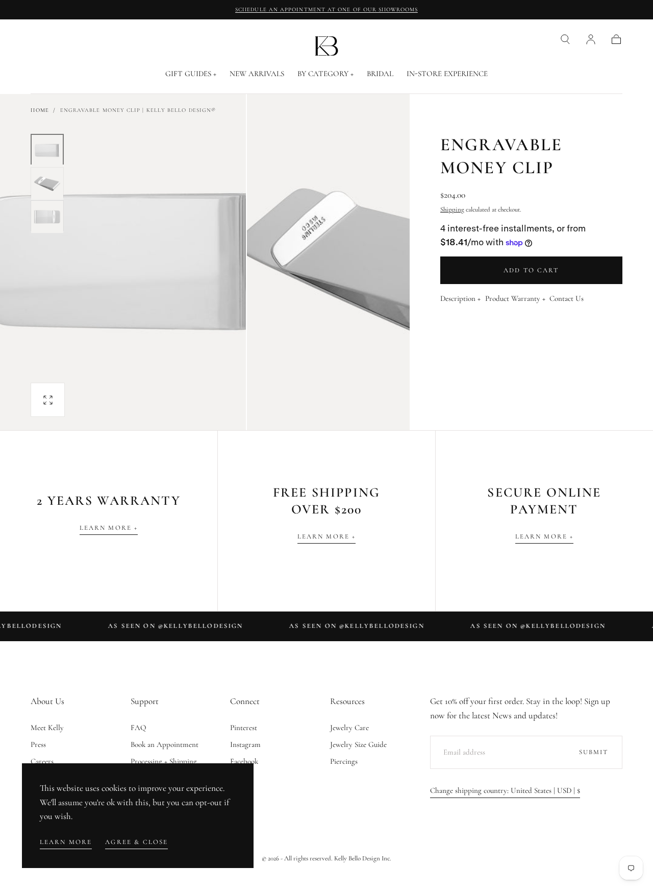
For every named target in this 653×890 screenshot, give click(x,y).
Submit (594, 752)
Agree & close (136, 842)
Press (38, 744)
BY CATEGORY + (325, 73)
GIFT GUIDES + (190, 73)
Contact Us (566, 299)
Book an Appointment (164, 744)
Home (39, 110)
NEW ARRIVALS (257, 73)
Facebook (244, 761)
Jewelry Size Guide (358, 744)
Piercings (344, 761)
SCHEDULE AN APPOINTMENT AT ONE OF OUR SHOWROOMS (326, 9)
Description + (460, 299)
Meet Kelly (47, 727)
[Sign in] (591, 39)
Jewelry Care (349, 727)
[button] (565, 39)
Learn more (66, 842)
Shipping (452, 209)
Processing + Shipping (164, 761)
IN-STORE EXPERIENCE (447, 73)
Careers (42, 761)
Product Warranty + (515, 299)
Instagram (245, 744)
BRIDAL (380, 73)
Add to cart (531, 270)
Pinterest (243, 727)
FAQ (138, 727)
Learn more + (109, 528)
